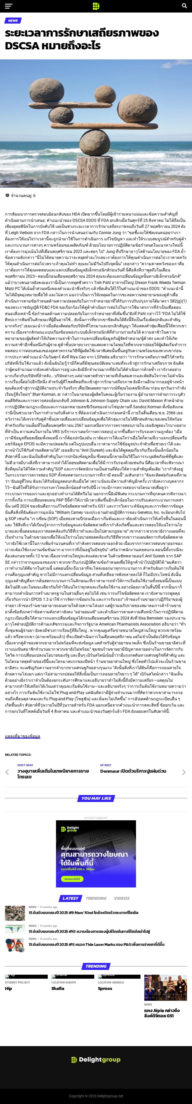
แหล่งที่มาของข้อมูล (22, 736)
